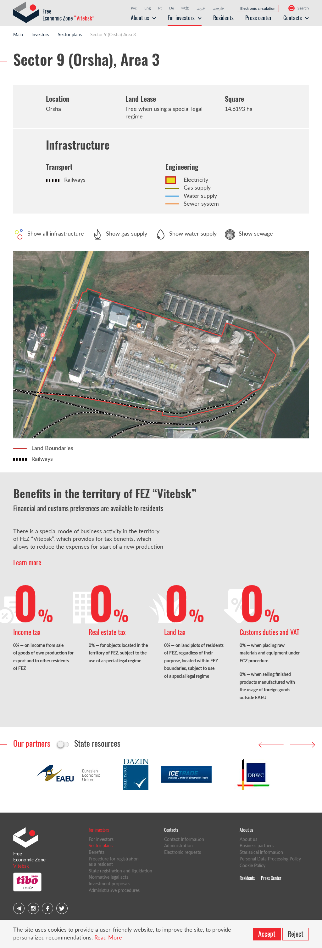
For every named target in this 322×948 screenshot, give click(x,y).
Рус (134, 8)
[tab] (31, 743)
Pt (160, 8)
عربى (201, 8)
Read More (108, 938)
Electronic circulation (257, 8)
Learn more (27, 562)
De (171, 8)
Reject (295, 933)
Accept (266, 933)
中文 (185, 8)
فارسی (218, 8)
